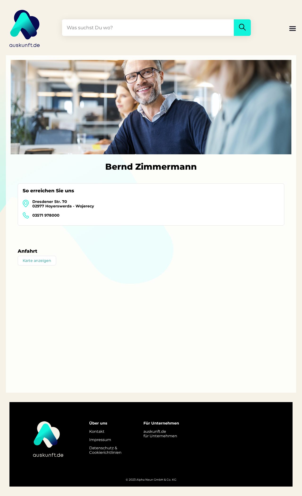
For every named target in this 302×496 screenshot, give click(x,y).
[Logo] (24, 27)
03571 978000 (45, 215)
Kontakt (97, 431)
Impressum (100, 439)
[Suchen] (242, 27)
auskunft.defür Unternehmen (160, 433)
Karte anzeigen (37, 260)
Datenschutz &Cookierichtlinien (105, 450)
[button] (292, 29)
